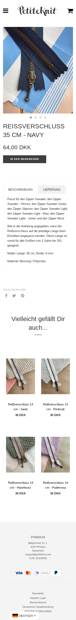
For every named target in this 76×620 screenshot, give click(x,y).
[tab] (20, 189)
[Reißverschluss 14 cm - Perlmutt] (55, 376)
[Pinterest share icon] (22, 296)
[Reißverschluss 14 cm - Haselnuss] (20, 455)
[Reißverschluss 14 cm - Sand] (20, 376)
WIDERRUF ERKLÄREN (38, 611)
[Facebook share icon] (6, 296)
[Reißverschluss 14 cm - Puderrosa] (55, 455)
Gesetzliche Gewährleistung (38, 607)
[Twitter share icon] (14, 296)
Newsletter (38, 593)
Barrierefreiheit (38, 602)
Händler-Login (38, 598)
